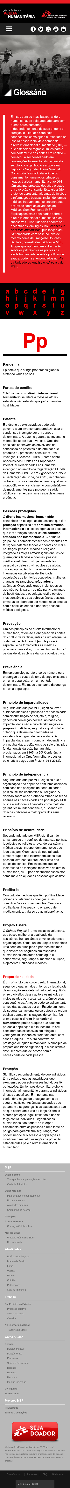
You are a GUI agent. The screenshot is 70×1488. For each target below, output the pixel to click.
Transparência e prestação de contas (26, 1179)
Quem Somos (12, 1174)
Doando (9, 1344)
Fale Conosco (14, 1474)
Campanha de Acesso (19, 1210)
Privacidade (11, 1407)
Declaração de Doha (19, 477)
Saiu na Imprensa (16, 1289)
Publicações (13, 1285)
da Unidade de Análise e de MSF (37, 262)
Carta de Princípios (17, 1184)
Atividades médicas (17, 1205)
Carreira (11, 1318)
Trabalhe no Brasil (17, 1330)
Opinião (11, 1280)
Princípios (10, 1216)
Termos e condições (16, 1412)
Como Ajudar (14, 1336)
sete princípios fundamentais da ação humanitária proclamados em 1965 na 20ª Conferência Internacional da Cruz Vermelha (35, 750)
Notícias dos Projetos (18, 1256)
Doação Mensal (15, 1348)
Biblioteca (57, 1474)
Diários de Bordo (16, 1261)
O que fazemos (13, 1191)
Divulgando (11, 1388)
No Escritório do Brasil (17, 1325)
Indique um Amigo (16, 1382)
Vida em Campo (15, 1313)
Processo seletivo (16, 1309)
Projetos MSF (14, 1400)
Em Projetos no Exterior (18, 1304)
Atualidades (13, 1249)
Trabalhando (11, 1393)
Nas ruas (12, 1377)
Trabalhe (11, 1297)
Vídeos (11, 1271)
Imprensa (32, 1474)
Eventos (11, 1275)
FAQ (45, 1474)
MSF (8, 1167)
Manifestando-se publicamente (23, 1195)
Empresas (12, 1358)
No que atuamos (16, 1200)
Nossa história (14, 1242)
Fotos (10, 1266)
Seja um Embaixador (18, 1363)
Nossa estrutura (14, 1221)
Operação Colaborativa (19, 1226)
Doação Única (14, 1353)
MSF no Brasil (12, 1232)
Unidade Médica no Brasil (21, 1237)
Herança (11, 1368)
